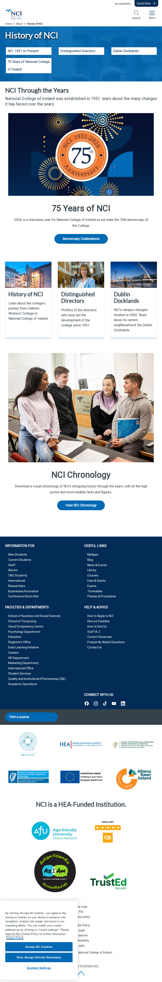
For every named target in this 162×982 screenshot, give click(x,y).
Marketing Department (23, 663)
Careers (13, 652)
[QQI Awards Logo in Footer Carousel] (28, 744)
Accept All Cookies (39, 947)
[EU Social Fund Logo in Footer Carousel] (81, 777)
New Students (17, 554)
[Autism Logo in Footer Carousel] (108, 881)
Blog (90, 559)
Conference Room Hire (23, 596)
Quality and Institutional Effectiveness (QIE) (37, 678)
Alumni (13, 570)
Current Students (19, 559)
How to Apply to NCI (100, 616)
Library (91, 570)
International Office (21, 668)
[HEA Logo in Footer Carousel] (81, 744)
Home (8, 23)
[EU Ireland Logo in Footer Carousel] (28, 777)
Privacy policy (81, 916)
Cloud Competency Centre (25, 626)
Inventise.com (89, 965)
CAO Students (17, 575)
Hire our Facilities (98, 621)
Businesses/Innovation (23, 591)
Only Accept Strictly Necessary (39, 957)
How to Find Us (97, 626)
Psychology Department (24, 631)
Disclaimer (81, 935)
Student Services (19, 673)
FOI (81, 911)
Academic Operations (22, 684)
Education (15, 636)
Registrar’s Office (19, 642)
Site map (81, 906)
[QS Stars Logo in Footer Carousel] (108, 831)
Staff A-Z (93, 631)
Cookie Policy (81, 925)
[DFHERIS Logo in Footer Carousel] (134, 744)
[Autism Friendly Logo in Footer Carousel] (54, 871)
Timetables (95, 591)
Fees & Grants (96, 580)
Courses (92, 575)
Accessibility (122, 3)
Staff (11, 565)
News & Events (97, 565)
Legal (81, 930)
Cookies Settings (39, 968)
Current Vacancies (99, 636)
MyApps (92, 554)
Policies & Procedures (101, 596)
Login (81, 945)
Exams (91, 586)
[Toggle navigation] (152, 14)
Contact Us (94, 647)
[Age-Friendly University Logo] (54, 830)
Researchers (16, 586)
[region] (39, 940)
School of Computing (22, 621)
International (16, 580)
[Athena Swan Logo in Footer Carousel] (134, 777)
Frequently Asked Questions (106, 642)
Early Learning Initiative (23, 647)
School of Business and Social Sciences (34, 616)
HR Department (18, 658)
